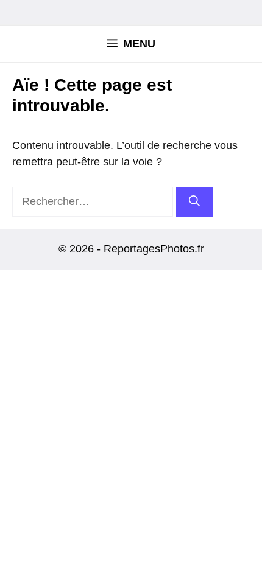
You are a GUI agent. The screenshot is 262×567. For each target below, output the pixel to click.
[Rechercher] (194, 202)
